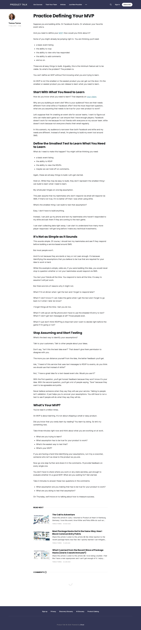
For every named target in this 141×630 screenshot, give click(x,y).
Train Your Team (51, 4)
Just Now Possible (75, 4)
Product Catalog (93, 611)
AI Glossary (80, 611)
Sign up (44, 611)
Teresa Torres (15, 23)
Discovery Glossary (66, 611)
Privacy (53, 611)
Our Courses (37, 4)
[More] (86, 4)
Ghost (82, 625)
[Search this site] (110, 4)
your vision (91, 97)
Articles (63, 4)
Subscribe (127, 4)
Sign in (117, 4)
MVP (61, 33)
